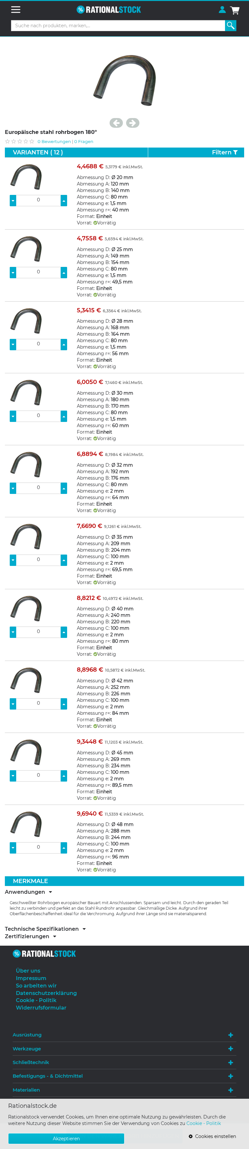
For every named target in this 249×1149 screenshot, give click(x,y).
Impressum (31, 978)
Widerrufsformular (41, 1008)
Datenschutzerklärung (46, 993)
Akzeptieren (66, 1139)
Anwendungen (27, 892)
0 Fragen (83, 141)
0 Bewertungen (54, 141)
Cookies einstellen (214, 1136)
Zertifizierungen (29, 937)
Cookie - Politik (203, 1123)
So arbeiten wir (36, 986)
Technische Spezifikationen (44, 929)
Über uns (28, 971)
